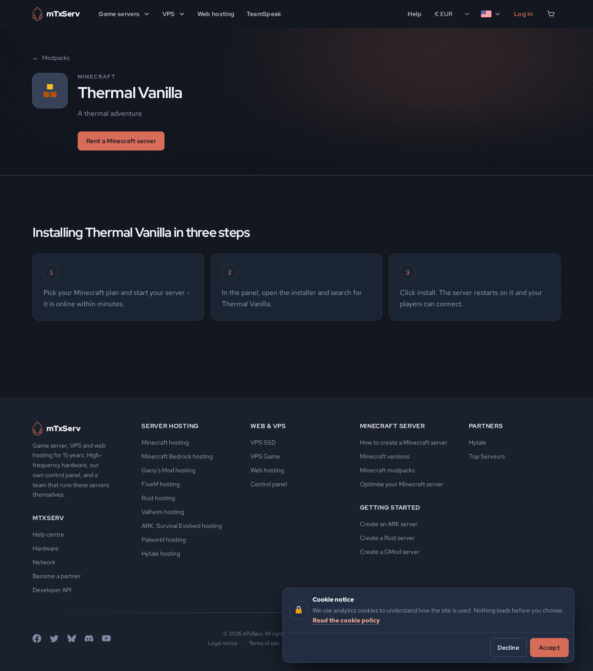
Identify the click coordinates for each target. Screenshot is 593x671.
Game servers (119, 14)
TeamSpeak (264, 14)
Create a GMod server (389, 552)
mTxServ (48, 518)
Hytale (477, 442)
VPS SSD (263, 442)
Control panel (268, 484)
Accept (549, 647)
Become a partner (57, 576)
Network (44, 562)
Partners (486, 426)
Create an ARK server (389, 524)
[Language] (491, 14)
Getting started (390, 507)
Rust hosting (158, 498)
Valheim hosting (163, 512)
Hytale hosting (161, 553)
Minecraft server (392, 426)
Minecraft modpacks (387, 470)
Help (414, 14)
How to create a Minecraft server (404, 442)
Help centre (48, 534)
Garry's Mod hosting (168, 470)
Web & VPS (268, 426)
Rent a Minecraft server (121, 141)
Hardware (46, 548)
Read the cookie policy (346, 620)
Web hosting (216, 14)
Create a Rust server (387, 538)
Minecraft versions (384, 456)
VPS (168, 14)
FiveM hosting (161, 484)
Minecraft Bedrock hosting (177, 456)
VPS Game (265, 456)
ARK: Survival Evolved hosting (182, 526)
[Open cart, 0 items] (550, 14)
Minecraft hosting (165, 442)
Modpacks (51, 58)
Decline (508, 647)
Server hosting (170, 426)
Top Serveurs (487, 456)
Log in (523, 14)
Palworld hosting (164, 539)
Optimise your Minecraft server (401, 484)
